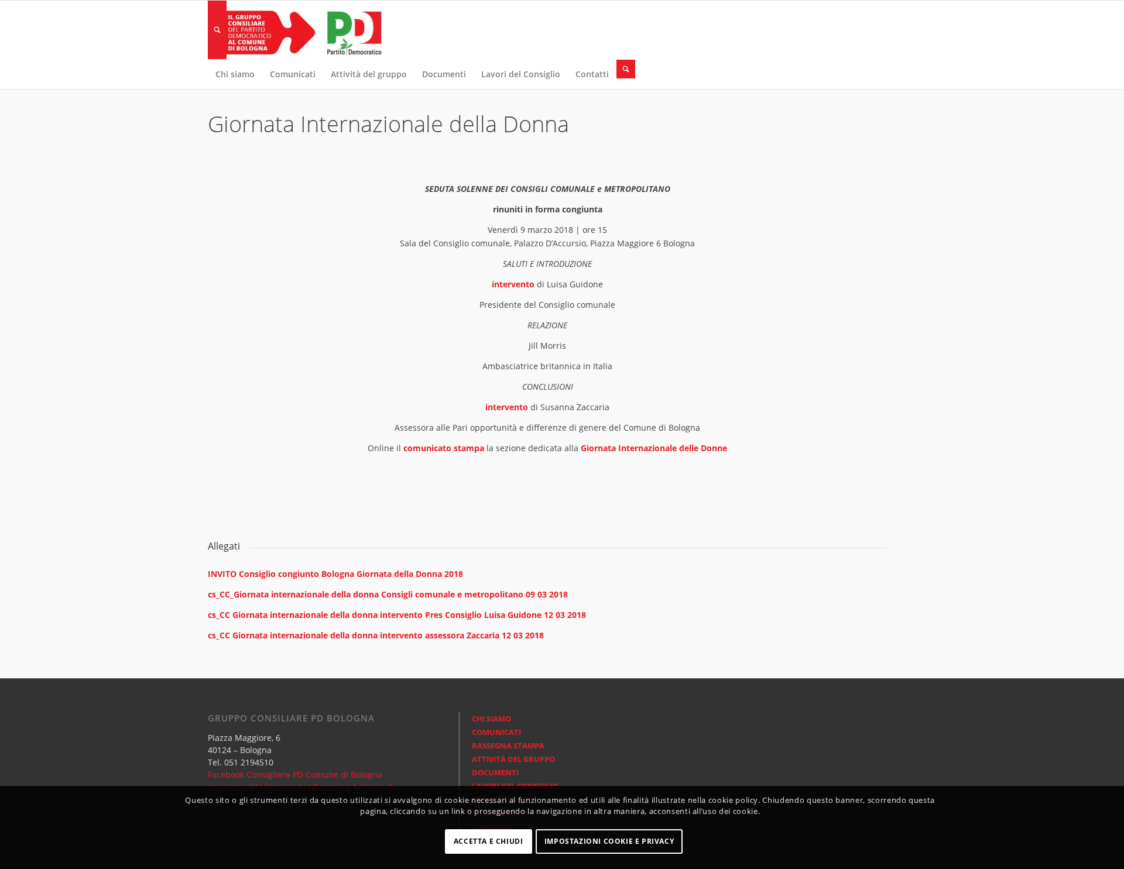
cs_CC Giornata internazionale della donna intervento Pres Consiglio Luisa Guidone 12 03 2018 (397, 614)
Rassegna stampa (508, 745)
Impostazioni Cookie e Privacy (609, 841)
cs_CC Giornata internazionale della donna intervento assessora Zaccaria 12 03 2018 (376, 635)
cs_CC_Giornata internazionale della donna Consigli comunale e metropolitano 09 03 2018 (388, 594)
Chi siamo (491, 718)
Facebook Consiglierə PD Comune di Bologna (295, 774)
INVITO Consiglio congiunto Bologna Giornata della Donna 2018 (335, 573)
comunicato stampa (443, 448)
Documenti (495, 772)
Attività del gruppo (513, 759)
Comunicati (496, 732)
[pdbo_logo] (295, 30)
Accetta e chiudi (488, 841)
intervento (513, 284)
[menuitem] (217, 30)
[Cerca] (217, 30)
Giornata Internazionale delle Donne (654, 448)
